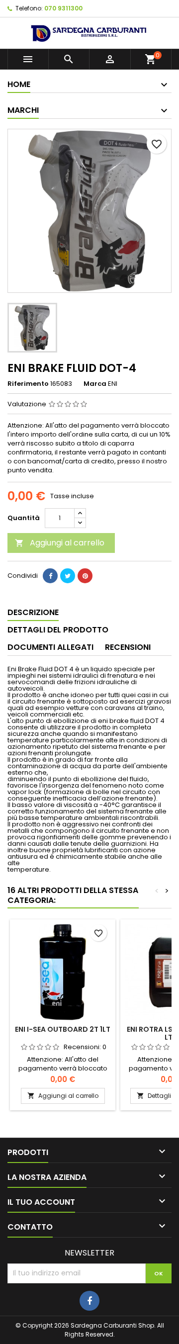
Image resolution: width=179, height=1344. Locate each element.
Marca (95, 383)
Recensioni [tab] (128, 647)
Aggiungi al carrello (59, 542)
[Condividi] (50, 575)
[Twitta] (67, 575)
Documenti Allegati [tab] (50, 647)
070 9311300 (63, 8)
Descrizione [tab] (33, 612)
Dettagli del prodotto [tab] (57, 629)
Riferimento (28, 383)
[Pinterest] (85, 575)
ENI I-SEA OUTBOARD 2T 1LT (62, 1029)
